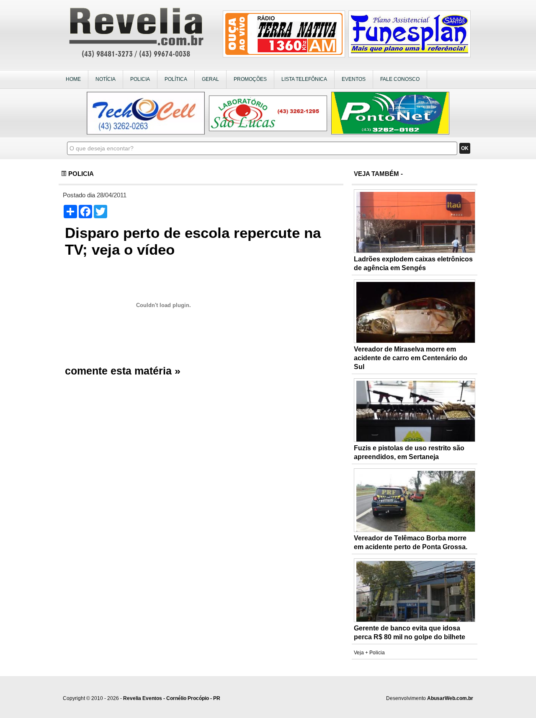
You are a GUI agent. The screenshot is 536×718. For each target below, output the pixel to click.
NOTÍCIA (105, 79)
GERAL (210, 79)
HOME (73, 79)
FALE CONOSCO (400, 79)
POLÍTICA (176, 79)
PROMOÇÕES (250, 79)
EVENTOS (354, 79)
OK (465, 148)
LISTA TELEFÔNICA (304, 79)
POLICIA (140, 79)
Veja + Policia (369, 653)
